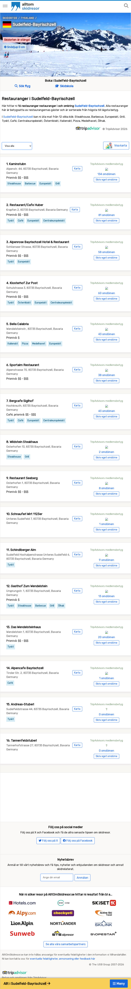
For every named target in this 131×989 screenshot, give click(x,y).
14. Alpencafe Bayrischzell (24, 668)
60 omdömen (106, 293)
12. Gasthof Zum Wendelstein (26, 586)
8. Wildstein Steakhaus (22, 442)
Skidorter (10, 18)
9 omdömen (106, 560)
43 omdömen (106, 334)
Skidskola (66, 86)
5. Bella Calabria (17, 324)
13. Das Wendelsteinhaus (23, 627)
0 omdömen (106, 714)
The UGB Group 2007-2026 (108, 964)
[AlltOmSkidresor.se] (25, 6)
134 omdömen (106, 174)
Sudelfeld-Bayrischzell (34, 24)
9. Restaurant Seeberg (22, 478)
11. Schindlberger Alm (21, 550)
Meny (120, 984)
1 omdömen (106, 524)
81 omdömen (106, 215)
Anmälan (82, 877)
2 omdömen (106, 452)
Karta (77, 168)
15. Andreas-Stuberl (20, 704)
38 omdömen (106, 375)
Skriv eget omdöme (106, 179)
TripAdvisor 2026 (116, 129)
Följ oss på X (49, 840)
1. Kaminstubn (16, 164)
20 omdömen (106, 637)
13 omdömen (106, 596)
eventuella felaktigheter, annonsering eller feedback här (62, 958)
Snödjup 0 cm (15, 47)
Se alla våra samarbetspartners (65, 944)
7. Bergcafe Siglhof (20, 401)
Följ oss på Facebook (79, 840)
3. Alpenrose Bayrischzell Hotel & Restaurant (37, 242)
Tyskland (27, 18)
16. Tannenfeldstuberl (21, 740)
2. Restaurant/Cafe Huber (24, 205)
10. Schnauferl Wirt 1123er (24, 514)
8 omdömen (106, 488)
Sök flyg (24, 86)
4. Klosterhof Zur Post (22, 283)
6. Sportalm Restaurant (22, 365)
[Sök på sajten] (126, 6)
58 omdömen (106, 252)
